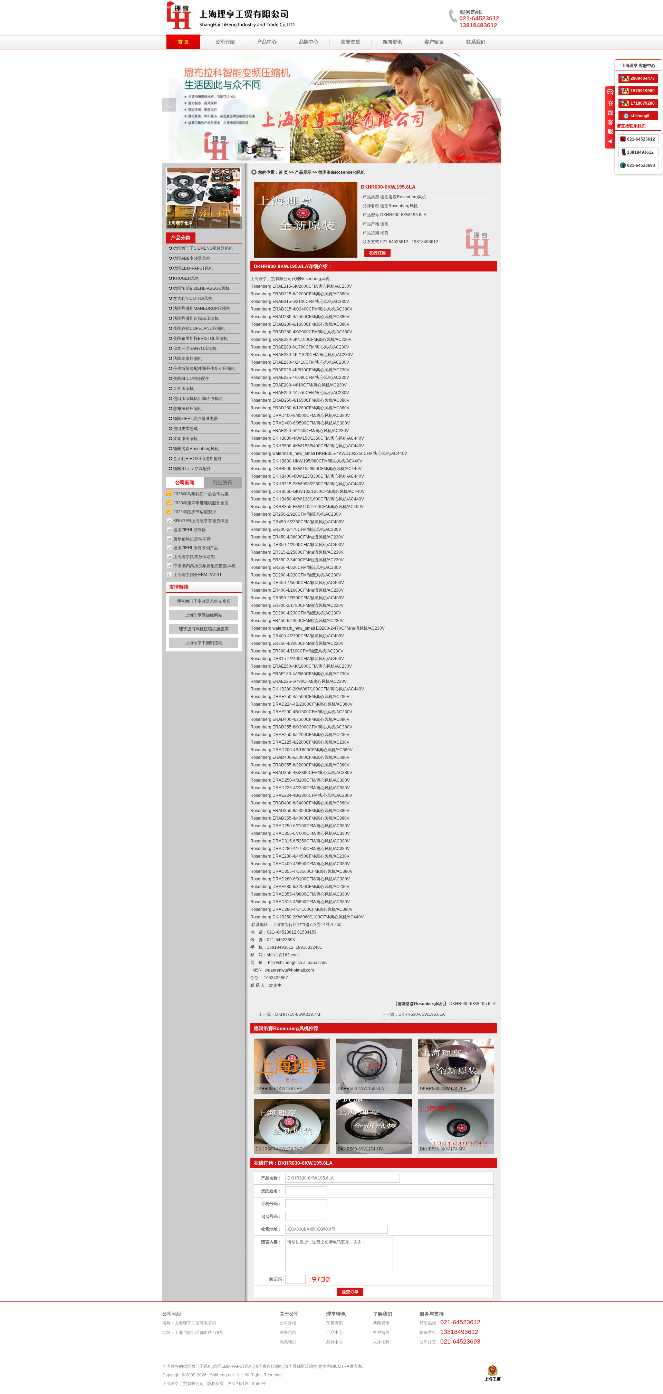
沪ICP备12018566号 (246, 1383)
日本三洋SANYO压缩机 (195, 348)
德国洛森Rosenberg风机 (196, 448)
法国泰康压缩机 (187, 358)
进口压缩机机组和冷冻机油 (198, 398)
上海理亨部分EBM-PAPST (197, 574)
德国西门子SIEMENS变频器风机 (203, 248)
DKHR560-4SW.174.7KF (443, 1088)
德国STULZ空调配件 (192, 468)
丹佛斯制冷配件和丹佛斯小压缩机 (204, 368)
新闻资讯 (392, 42)
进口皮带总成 (185, 428)
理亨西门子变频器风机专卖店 (204, 601)
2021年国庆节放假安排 (194, 511)
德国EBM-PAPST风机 (193, 268)
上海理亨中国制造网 (203, 642)
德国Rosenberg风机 (399, 205)
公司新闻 (184, 482)
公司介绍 (225, 42)
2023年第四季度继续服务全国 (201, 502)
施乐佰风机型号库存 (192, 538)
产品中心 (267, 42)
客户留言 (434, 42)
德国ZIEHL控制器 (189, 529)
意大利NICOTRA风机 (192, 298)
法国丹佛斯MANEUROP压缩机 (201, 308)
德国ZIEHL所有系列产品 (195, 547)
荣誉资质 (350, 42)
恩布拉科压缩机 (187, 408)
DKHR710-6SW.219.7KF (298, 1014)
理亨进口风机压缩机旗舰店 (204, 629)
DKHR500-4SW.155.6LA (361, 1088)
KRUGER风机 (186, 278)
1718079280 (643, 103)
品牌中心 (308, 42)
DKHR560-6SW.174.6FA (361, 1149)
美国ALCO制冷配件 (191, 378)
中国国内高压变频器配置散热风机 (204, 565)
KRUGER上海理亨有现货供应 (201, 520)
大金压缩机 (183, 388)
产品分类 (180, 237)
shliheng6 (640, 115)
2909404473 (643, 78)
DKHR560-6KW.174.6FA (443, 1149)
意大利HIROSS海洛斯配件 (197, 458)
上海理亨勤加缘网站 (203, 615)
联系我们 (476, 42)
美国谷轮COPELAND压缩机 (199, 328)
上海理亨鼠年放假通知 (194, 556)
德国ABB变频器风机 (191, 258)
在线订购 (377, 252)
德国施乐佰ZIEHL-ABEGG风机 (201, 288)
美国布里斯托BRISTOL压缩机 (200, 338)
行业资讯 (222, 482)
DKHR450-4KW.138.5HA (279, 1088)
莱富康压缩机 (185, 438)
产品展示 (303, 172)
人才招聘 (381, 1342)
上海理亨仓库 (179, 222)
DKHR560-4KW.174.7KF (279, 1149)
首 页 (183, 42)
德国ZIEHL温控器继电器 (195, 418)
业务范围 (288, 1332)
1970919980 (643, 90)
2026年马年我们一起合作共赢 (201, 493)
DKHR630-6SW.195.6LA (421, 1014)
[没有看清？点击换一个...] (320, 1279)
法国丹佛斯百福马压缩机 (196, 318)
